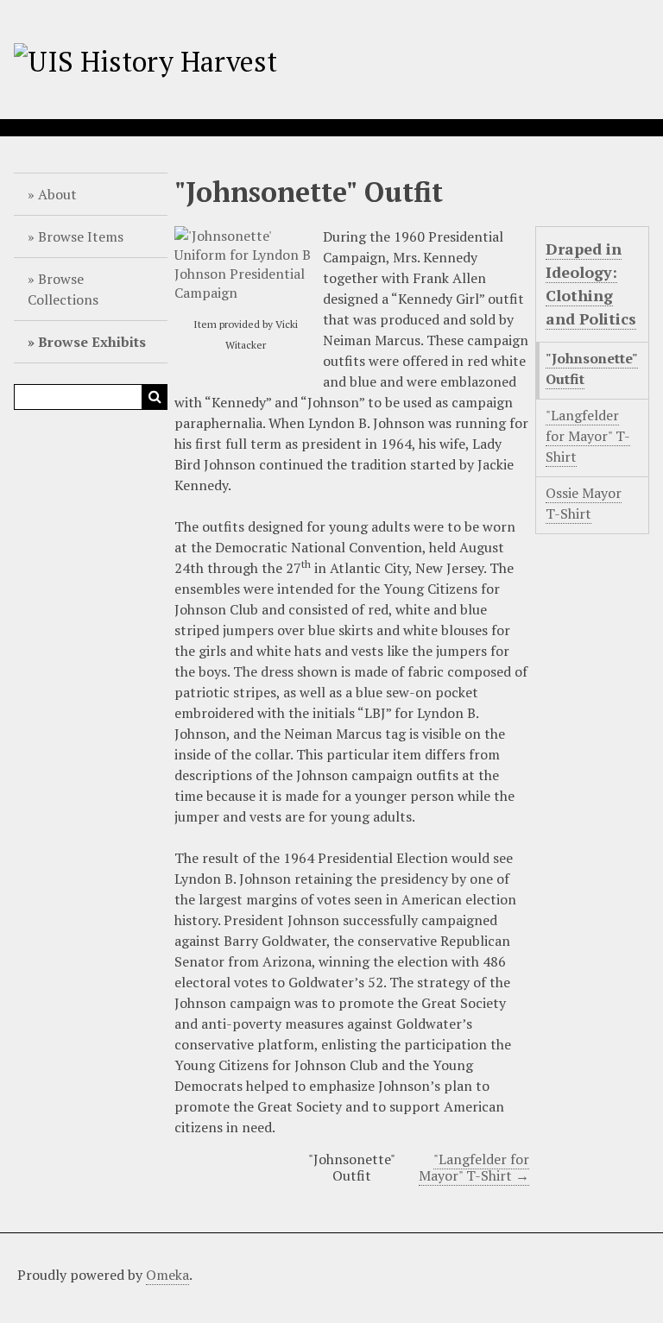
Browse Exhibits (92, 341)
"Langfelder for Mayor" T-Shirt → (474, 1167)
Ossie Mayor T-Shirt (584, 503)
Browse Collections (63, 289)
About (57, 194)
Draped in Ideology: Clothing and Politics (591, 283)
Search (154, 397)
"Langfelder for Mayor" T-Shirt (588, 436)
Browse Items (80, 236)
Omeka (167, 1274)
